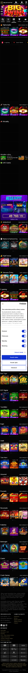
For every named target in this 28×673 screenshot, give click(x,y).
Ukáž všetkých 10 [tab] (23, 239)
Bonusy (15, 618)
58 (17, 234)
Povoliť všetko (14, 357)
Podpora (16, 623)
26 (22, 268)
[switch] (24, 336)
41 (12, 234)
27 (8, 234)
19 (17, 268)
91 (27, 234)
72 (21, 234)
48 (14, 234)
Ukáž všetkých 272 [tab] (23, 222)
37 (11, 234)
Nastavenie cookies (5, 640)
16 (5, 234)
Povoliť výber (14, 362)
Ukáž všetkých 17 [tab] (23, 104)
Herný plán (3, 630)
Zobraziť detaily (19, 352)
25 (21, 268)
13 (4, 234)
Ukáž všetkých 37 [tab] (23, 424)
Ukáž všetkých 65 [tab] (23, 407)
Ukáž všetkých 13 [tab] (23, 558)
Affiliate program (18, 621)
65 (19, 234)
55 (16, 234)
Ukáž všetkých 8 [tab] (24, 575)
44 (13, 234)
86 (25, 234)
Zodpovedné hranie (5, 637)
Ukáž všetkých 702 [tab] (23, 25)
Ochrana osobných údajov (7, 638)
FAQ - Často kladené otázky (7, 635)
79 (23, 234)
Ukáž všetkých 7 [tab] (24, 272)
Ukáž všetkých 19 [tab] (23, 457)
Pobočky (3, 633)
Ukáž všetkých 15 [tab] (23, 508)
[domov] (6, 3)
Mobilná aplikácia (18, 619)
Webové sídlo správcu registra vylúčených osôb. (14, 663)
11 (17, 16)
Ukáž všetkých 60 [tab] (23, 289)
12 (12, 268)
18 (16, 268)
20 (6, 234)
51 (15, 234)
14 (15, 419)
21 (20, 419)
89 (26, 234)
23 (20, 268)
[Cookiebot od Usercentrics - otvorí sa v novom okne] (19, 304)
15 (14, 268)
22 (19, 268)
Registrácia (16, 616)
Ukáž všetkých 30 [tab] (23, 373)
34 (10, 234)
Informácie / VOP (5, 632)
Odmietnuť (14, 367)
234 (27, 37)
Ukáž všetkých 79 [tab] (23, 256)
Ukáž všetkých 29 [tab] (23, 441)
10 (16, 16)
